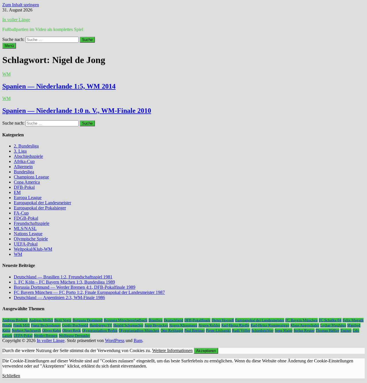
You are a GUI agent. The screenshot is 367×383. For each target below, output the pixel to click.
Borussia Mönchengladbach (125, 320)
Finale (7, 325)
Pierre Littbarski (218, 330)
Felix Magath (353, 320)
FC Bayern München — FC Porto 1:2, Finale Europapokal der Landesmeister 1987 (89, 292)
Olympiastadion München (139, 330)
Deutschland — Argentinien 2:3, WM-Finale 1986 (59, 297)
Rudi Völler (241, 330)
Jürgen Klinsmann (183, 325)
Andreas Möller (41, 320)
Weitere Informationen (172, 350)
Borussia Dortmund (88, 320)
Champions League (31, 176)
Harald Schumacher (128, 325)
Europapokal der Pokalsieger (40, 207)
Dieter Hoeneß (223, 320)
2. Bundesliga (26, 146)
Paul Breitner (194, 330)
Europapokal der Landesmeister (42, 202)
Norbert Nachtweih (26, 330)
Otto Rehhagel (172, 330)
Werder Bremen (46, 335)
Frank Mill (21, 325)
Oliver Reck (71, 330)
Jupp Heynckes (156, 325)
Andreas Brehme (15, 320)
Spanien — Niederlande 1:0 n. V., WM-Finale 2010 (76, 110)
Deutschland (173, 320)
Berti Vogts (62, 320)
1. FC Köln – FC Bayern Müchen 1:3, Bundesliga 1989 (64, 282)
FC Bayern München (301, 320)
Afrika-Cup (24, 161)
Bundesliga (24, 171)
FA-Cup (21, 213)
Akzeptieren (206, 351)
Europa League (28, 197)
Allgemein (23, 166)
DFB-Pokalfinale (197, 320)
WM (6, 74)
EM (17, 192)
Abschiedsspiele (28, 156)
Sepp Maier (283, 330)
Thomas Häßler (327, 330)
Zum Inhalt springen (20, 4)
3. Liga (20, 151)
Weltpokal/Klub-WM (33, 249)
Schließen (11, 375)
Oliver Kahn (51, 330)
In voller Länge (16, 19)
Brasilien (156, 320)
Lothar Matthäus (333, 325)
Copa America (27, 182)
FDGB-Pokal (26, 218)
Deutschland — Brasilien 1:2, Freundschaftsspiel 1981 (63, 276)
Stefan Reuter (304, 330)
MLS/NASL (25, 228)
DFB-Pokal (24, 187)
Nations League (28, 233)
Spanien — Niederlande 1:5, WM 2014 (59, 86)
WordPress (114, 340)
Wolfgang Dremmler (74, 335)
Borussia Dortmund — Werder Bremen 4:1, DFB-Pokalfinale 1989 (74, 287)
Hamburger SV (100, 325)
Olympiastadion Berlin (100, 330)
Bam (138, 340)
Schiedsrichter (262, 330)
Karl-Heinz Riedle (235, 325)
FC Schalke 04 (330, 320)
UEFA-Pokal (26, 243)
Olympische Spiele (31, 238)
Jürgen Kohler (209, 325)
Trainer (346, 330)
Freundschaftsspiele (31, 223)
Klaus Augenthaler (304, 325)
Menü (9, 46)
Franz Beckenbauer (46, 325)
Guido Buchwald (75, 325)
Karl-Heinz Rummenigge (270, 325)
